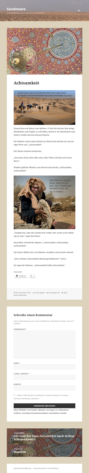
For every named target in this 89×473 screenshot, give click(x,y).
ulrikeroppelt (40, 293)
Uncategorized (54, 293)
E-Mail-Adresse (21, 374)
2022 (65, 293)
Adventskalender (20, 295)
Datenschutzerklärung (22, 468)
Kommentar (20, 329)
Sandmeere (16, 9)
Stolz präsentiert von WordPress (46, 468)
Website (17, 384)
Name (17, 363)
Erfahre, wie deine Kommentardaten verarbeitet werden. (40, 413)
